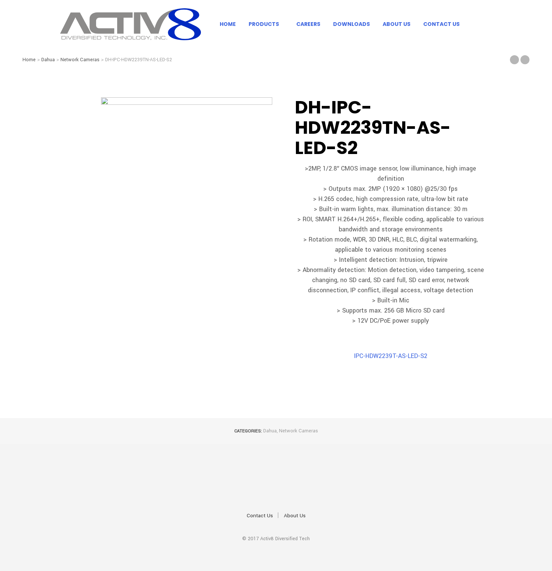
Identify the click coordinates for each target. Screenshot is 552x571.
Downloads (351, 24)
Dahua (48, 59)
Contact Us (441, 24)
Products (264, 24)
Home (228, 24)
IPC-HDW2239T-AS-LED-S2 (390, 356)
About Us (396, 24)
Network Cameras (80, 59)
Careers (308, 24)
